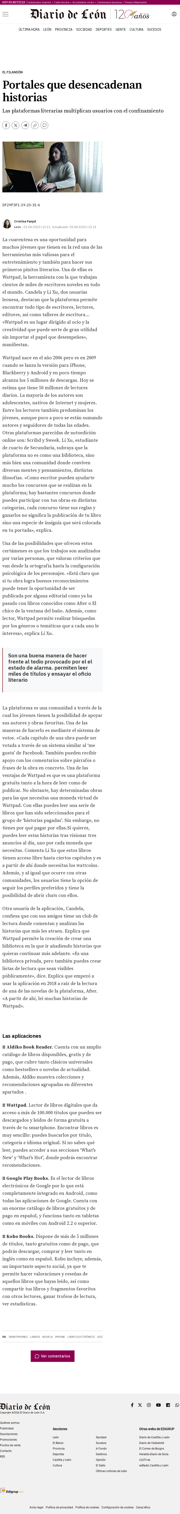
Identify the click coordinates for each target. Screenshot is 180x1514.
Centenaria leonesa (109, 2)
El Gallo (100, 1465)
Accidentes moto (83, 2)
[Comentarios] (44, 125)
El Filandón (12, 72)
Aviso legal (36, 1507)
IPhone (60, 1336)
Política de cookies (87, 1507)
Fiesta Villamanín (136, 2)
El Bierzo (58, 1443)
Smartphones (18, 1336)
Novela (47, 1336)
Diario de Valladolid (151, 1443)
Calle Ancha (61, 2)
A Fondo (101, 1448)
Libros (35, 1336)
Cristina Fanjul (25, 221)
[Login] (174, 14)
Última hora (29, 29)
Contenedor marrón (38, 2)
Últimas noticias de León (111, 1471)
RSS (2, 1456)
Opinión (101, 1460)
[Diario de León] (89, 14)
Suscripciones (9, 1434)
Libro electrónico (81, 1336)
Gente (121, 29)
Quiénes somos (9, 1422)
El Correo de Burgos (151, 1448)
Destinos (101, 1454)
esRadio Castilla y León (154, 1465)
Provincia (63, 29)
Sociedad (84, 29)
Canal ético (143, 1507)
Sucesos (154, 29)
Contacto (6, 1451)
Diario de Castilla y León (154, 1437)
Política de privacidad (59, 1507)
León (47, 29)
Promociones (8, 1439)
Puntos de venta (10, 1445)
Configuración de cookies (117, 1507)
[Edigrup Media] (11, 1490)
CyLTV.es (144, 1460)
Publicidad (7, 1428)
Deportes (104, 29)
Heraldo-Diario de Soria (154, 1454)
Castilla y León (62, 1460)
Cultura (136, 29)
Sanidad (101, 1437)
